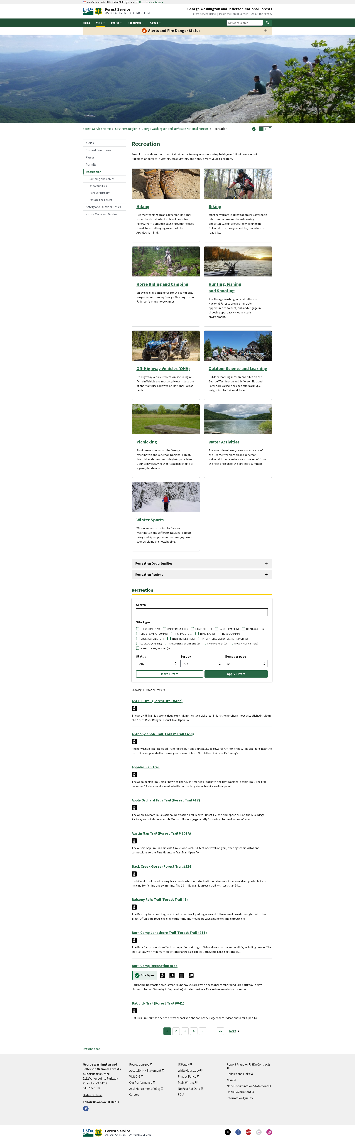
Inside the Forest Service (233, 14)
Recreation (94, 172)
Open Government (239, 1092)
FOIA (181, 1095)
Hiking (142, 206)
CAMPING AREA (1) (217, 643)
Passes (90, 157)
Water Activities (224, 442)
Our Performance (140, 1083)
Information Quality (240, 1098)
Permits (91, 165)
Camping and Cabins (101, 179)
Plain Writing (186, 1083)
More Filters (169, 674)
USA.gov (183, 1064)
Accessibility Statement (145, 1071)
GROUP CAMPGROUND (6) (154, 633)
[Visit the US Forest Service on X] (228, 1132)
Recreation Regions (149, 575)
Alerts (90, 143)
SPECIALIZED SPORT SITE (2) (184, 643)
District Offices (92, 1095)
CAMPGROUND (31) (177, 629)
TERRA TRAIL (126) (150, 629)
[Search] (267, 23)
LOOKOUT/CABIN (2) (151, 643)
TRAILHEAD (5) (207, 633)
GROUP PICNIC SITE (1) (246, 643)
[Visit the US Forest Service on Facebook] (238, 1132)
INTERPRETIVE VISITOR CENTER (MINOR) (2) (225, 638)
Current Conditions (98, 150)
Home (86, 22)
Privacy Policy (187, 1076)
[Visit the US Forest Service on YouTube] (248, 1132)
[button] (253, 128)
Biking (215, 206)
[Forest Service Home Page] (98, 11)
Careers (134, 1095)
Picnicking (146, 442)
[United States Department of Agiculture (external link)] (89, 11)
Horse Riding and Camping (162, 284)
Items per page (235, 656)
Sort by (185, 656)
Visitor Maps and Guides (101, 214)
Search (141, 605)
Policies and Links (238, 1074)
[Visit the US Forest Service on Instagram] (269, 1132)
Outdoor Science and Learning (238, 368)
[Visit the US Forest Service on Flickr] (259, 1132)
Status (141, 656)
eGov (230, 1080)
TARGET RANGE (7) (229, 629)
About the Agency (261, 14)
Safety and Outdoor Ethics (103, 207)
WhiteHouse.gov (189, 1071)
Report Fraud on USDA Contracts (248, 1064)
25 (220, 1031)
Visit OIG (134, 1076)
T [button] (261, 129)
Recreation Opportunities (153, 563)
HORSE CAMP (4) (231, 633)
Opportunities (98, 186)
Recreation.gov (139, 1064)
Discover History (99, 193)
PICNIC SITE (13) (203, 629)
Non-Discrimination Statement (247, 1086)
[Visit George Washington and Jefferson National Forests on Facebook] (86, 1109)
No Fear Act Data (189, 1089)
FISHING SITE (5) (183, 633)
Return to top (91, 1049)
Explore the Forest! (101, 200)
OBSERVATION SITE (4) (152, 638)
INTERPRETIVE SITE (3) (183, 638)
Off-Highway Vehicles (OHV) (163, 368)
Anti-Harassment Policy (144, 1089)
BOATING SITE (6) (255, 629)
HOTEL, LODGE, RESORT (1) (155, 648)
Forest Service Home (204, 14)
